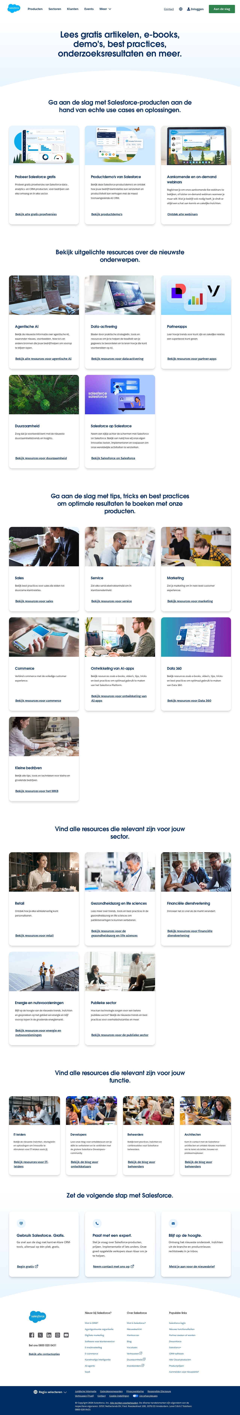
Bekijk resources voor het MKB (36, 791)
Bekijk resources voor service (111, 601)
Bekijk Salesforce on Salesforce (113, 458)
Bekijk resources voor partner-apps (191, 359)
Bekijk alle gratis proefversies (36, 214)
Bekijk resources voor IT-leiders (31, 1164)
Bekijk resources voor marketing (190, 601)
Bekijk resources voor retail (34, 935)
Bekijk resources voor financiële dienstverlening (189, 933)
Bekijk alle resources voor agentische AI (43, 359)
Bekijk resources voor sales (34, 601)
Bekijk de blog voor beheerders (141, 1164)
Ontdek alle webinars (182, 214)
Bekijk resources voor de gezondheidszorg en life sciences (114, 933)
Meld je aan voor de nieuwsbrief (192, 1266)
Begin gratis (25, 1266)
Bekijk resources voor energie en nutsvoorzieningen (38, 1032)
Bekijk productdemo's (106, 214)
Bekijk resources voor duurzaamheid (41, 458)
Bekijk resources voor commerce (38, 701)
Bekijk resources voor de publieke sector (119, 1035)
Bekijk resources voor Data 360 (189, 701)
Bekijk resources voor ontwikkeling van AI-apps (119, 698)
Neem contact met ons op (111, 1266)
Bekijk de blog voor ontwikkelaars (84, 1164)
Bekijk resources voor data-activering (117, 359)
